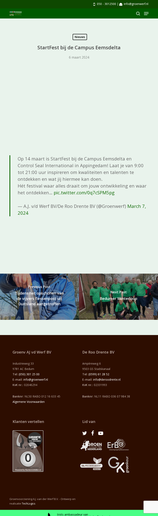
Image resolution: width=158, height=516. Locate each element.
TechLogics (28, 503)
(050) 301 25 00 (29, 374)
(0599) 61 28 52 (98, 374)
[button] (146, 14)
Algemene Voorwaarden (29, 402)
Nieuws (80, 37)
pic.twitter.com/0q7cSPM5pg (84, 192)
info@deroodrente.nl (107, 379)
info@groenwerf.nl (136, 4)
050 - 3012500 (106, 4)
